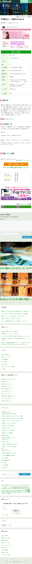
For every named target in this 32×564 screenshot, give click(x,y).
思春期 (3, 490)
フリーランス (20, 486)
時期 (9, 490)
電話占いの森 (5, 1)
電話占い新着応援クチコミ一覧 (8, 453)
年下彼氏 (26, 488)
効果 (24, 487)
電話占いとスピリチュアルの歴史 (9, 446)
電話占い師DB (5, 540)
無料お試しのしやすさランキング (9, 379)
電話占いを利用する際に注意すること (10, 444)
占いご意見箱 (4, 361)
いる (4, 506)
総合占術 (3, 492)
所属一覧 (3, 132)
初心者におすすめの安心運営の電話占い (15, 299)
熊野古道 (12, 490)
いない (5, 508)
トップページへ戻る (6, 554)
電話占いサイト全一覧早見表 (8, 430)
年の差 (22, 488)
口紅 (28, 487)
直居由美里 (20, 490)
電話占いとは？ (5, 439)
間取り (15, 492)
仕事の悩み (18, 487)
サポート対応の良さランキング (8, 398)
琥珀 (15, 490)
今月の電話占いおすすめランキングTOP (16, 268)
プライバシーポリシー (6, 545)
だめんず (7, 484)
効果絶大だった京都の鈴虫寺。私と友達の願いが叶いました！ (15, 338)
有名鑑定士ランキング (6, 386)
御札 (29, 488)
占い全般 (3, 369)
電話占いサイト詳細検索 (7, 432)
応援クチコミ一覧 (5, 542)
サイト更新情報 (5, 465)
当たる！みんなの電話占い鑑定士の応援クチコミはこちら (16, 167)
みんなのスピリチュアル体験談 (8, 366)
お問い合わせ (4, 467)
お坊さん (3, 484)
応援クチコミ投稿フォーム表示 (16, 164)
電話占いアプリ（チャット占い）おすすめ (11, 420)
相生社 (24, 490)
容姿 (20, 488)
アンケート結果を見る (16, 513)
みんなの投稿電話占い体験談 (8, 455)
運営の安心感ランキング (7, 400)
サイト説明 (4, 462)
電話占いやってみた (22, 492)
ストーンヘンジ (17, 484)
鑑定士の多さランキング (7, 384)
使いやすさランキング (6, 393)
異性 (17, 490)
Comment (2, 219)
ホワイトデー (6, 487)
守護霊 (15, 488)
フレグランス (25, 486)
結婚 (27, 490)
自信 (6, 492)
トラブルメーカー (13, 486)
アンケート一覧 (5, 514)
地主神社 (8, 488)
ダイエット (6, 486)
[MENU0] (30, 1)
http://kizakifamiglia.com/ (14, 58)
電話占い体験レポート (6, 354)
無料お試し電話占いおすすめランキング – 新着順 (12, 416)
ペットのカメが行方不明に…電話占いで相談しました (13, 336)
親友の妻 (9, 492)
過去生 (12, 492)
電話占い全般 (4, 364)
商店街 (4, 488)
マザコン (11, 487)
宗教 (18, 488)
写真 (22, 487)
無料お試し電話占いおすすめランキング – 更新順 (12, 418)
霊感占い (9, 493)
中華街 (14, 487)
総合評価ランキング (6, 381)
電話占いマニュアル (6, 357)
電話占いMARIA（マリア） (7, 331)
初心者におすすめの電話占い (8, 425)
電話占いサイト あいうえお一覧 (9, 423)
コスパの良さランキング (7, 391)
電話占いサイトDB (5, 538)
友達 (26, 487)
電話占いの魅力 (5, 441)
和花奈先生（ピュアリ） (7, 333)
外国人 (11, 488)
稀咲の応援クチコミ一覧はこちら (23, 160)
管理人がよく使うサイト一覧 (8, 428)
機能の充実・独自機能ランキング (9, 396)
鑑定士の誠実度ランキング (7, 388)
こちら (21, 140)
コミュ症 (12, 484)
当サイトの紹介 (5, 535)
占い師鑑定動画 (5, 359)
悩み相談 (6, 490)
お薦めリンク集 (5, 552)
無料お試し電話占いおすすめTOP (9, 413)
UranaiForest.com (17, 561)
